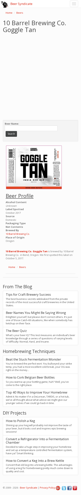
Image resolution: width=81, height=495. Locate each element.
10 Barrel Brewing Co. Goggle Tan (26, 251)
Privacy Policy (47, 487)
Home (9, 12)
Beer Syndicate (21, 4)
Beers (19, 12)
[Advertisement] (40, 75)
